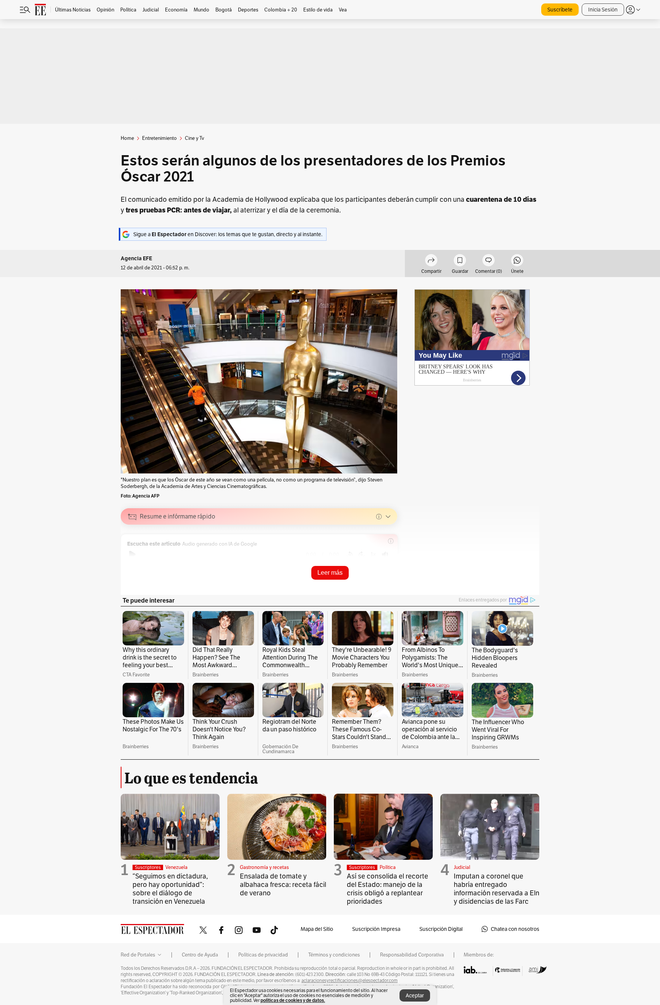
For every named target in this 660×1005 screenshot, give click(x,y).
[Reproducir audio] (132, 554)
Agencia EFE (136, 258)
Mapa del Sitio (317, 929)
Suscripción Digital (441, 929)
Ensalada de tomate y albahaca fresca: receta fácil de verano (283, 884)
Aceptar (415, 995)
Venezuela (176, 867)
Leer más (330, 572)
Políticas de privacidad (263, 955)
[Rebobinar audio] (350, 554)
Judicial (462, 867)
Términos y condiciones (334, 955)
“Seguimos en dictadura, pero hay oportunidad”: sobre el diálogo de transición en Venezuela (170, 889)
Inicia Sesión (603, 9)
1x (373, 554)
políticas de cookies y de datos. (292, 1000)
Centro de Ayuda (200, 955)
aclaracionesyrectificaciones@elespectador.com (349, 980)
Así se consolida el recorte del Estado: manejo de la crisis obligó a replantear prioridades (387, 889)
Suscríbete (560, 9)
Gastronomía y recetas (264, 867)
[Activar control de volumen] (385, 554)
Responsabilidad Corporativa (412, 955)
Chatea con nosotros (515, 929)
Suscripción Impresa (376, 929)
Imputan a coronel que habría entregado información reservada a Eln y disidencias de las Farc (496, 889)
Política (388, 867)
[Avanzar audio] (361, 554)
